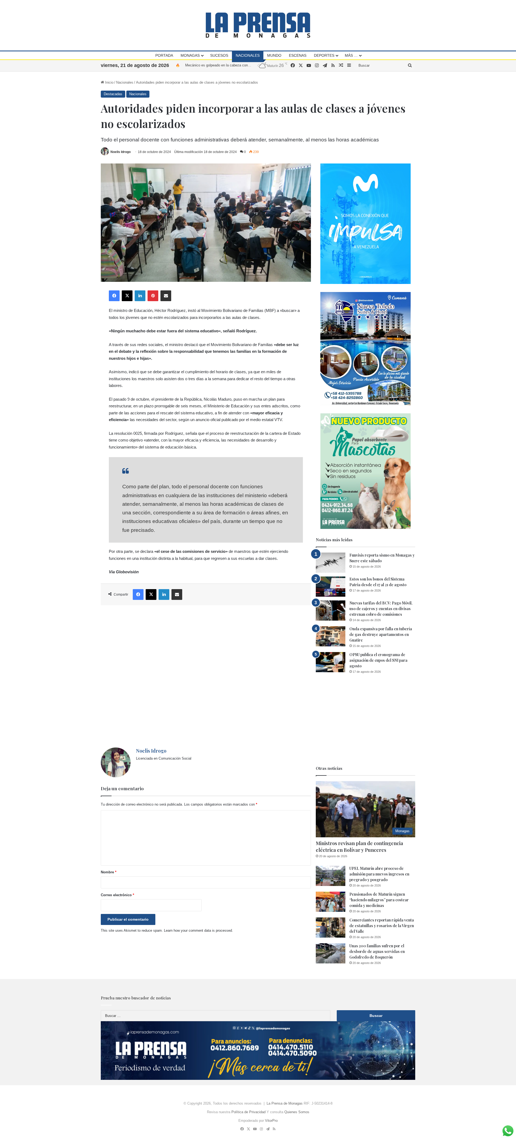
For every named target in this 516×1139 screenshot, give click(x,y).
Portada (164, 55)
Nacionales (248, 55)
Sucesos (219, 55)
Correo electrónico (117, 895)
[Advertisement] (206, 676)
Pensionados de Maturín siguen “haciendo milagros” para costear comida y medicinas (379, 900)
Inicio (108, 82)
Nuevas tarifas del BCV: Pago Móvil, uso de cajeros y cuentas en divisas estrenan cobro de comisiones (381, 608)
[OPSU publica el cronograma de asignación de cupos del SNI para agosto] (330, 662)
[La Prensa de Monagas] (258, 25)
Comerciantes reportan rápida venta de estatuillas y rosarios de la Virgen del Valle (381, 925)
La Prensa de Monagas (285, 1103)
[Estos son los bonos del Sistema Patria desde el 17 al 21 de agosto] (330, 586)
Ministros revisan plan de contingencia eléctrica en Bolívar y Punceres (359, 846)
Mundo (274, 55)
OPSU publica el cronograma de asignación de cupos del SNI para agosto (378, 660)
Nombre (108, 872)
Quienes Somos (296, 1112)
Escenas (297, 55)
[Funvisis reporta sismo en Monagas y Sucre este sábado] (330, 563)
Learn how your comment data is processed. (198, 930)
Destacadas (113, 94)
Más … (351, 55)
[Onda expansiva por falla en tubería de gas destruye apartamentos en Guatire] (330, 636)
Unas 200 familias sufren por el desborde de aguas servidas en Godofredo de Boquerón (377, 951)
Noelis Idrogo (120, 152)
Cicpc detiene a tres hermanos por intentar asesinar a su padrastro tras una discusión (251, 65)
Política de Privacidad (248, 1112)
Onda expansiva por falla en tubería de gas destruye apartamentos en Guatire (380, 634)
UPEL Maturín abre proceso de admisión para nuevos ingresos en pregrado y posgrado (379, 874)
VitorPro (271, 1121)
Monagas (190, 55)
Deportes (324, 55)
